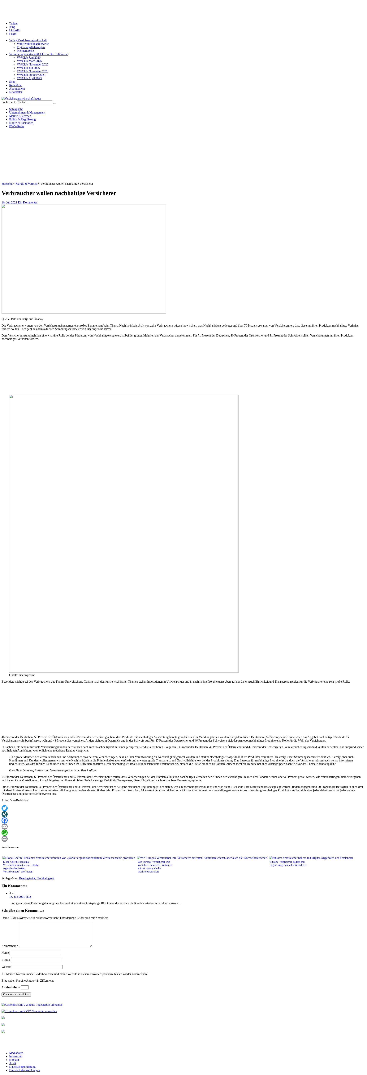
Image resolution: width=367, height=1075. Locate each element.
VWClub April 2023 (29, 78)
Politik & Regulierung (22, 119)
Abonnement (17, 88)
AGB (12, 1063)
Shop (12, 81)
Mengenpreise (25, 50)
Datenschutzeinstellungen (24, 1070)
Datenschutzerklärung (22, 1066)
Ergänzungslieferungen (31, 47)
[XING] (183, 814)
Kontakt (14, 1059)
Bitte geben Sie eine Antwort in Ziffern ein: (28, 980)
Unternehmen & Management (27, 112)
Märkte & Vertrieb (20, 116)
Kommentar (10, 946)
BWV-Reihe (16, 126)
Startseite (7, 183)
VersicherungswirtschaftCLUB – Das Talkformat (38, 54)
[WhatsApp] (183, 833)
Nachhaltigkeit (45, 878)
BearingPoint (27, 878)
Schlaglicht (16, 109)
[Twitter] (183, 808)
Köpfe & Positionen (21, 122)
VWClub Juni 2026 (29, 57)
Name (5, 952)
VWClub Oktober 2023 (31, 74)
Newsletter (15, 92)
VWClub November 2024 (32, 71)
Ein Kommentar (27, 202)
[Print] (183, 839)
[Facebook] (183, 820)
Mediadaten (16, 1053)
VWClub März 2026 (29, 61)
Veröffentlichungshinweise (33, 43)
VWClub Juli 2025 (28, 67)
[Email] (183, 826)
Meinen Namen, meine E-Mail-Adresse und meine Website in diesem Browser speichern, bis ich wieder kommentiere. (77, 974)
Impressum (15, 1056)
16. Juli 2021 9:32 (20, 896)
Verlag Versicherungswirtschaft (28, 40)
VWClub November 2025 (32, 64)
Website (6, 966)
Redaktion (15, 85)
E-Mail (6, 959)
